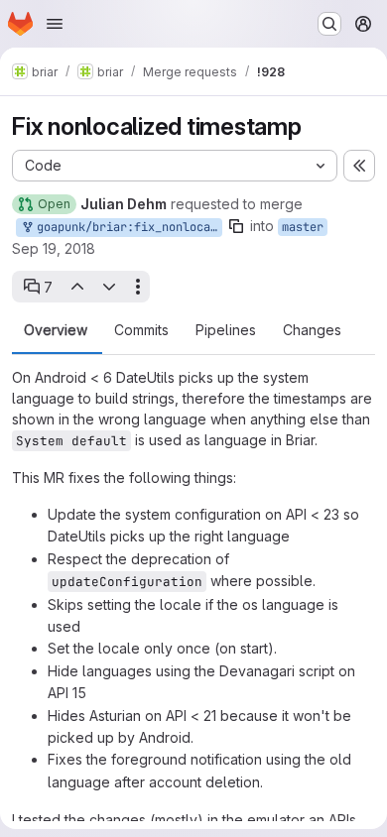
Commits (141, 330)
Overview (55, 330)
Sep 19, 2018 (53, 248)
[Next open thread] (109, 286)
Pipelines (225, 330)
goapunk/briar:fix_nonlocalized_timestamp (126, 227)
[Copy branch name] (236, 226)
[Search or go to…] (329, 24)
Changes (312, 330)
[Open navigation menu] (54, 24)
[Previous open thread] (76, 286)
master (302, 227)
